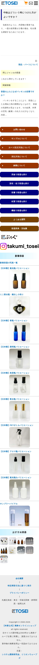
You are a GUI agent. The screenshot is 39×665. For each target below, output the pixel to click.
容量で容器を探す (19, 192)
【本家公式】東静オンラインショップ (19, 626)
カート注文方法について (19, 147)
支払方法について (19, 157)
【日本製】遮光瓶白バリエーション (15, 477)
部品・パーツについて (28, 65)
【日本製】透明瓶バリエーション (14, 347)
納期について (19, 165)
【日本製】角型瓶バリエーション (14, 373)
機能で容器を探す (19, 210)
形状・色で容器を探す (19, 183)
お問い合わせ (19, 129)
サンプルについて (19, 139)
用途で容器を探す (19, 174)
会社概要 (20, 578)
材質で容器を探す (19, 201)
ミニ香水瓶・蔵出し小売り (12, 294)
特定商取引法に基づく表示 (19, 586)
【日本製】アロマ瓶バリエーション (15, 451)
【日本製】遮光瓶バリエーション (14, 268)
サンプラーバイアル (9, 504)
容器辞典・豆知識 (19, 228)
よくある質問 (19, 219)
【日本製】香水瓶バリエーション (14, 399)
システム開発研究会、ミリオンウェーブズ (19, 656)
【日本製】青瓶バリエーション (13, 321)
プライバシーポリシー (19, 593)
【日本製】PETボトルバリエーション (16, 425)
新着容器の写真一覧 (9, 263)
